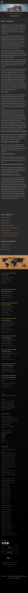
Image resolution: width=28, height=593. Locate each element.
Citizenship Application (6, 432)
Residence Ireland (5, 499)
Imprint (3, 440)
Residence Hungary (6, 497)
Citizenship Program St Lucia (8, 478)
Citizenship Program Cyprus (8, 453)
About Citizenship (5, 249)
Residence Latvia (5, 503)
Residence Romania (6, 517)
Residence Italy (5, 501)
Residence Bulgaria (6, 488)
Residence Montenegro (7, 509)
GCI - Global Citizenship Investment (14, 13)
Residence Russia (5, 519)
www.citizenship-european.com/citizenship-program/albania (7, 330)
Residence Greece (5, 496)
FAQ (2, 428)
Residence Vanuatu (6, 530)
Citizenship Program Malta (7, 461)
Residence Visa (5, 246)
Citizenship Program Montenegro (9, 465)
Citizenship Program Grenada (8, 457)
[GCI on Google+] (5, 543)
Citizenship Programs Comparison (9, 233)
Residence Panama (6, 513)
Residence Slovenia (6, 525)
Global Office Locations (6, 416)
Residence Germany (6, 494)
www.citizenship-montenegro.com (9, 371)
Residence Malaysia (6, 505)
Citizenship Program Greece (8, 459)
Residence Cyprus (5, 490)
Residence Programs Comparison (9, 235)
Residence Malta (5, 507)
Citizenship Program (6, 244)
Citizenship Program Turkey (8, 480)
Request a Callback (6, 430)
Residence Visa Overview (7, 532)
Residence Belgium (6, 486)
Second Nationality (5, 220)
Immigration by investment (7, 225)
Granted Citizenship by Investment (9, 227)
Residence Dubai (5, 492)
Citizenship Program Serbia (7, 472)
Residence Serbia (5, 521)
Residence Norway (5, 511)
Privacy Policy (4, 441)
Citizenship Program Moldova (8, 463)
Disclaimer (3, 438)
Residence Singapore (6, 523)
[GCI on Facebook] (2, 543)
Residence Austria (5, 484)
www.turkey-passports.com (7, 359)
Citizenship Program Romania (8, 470)
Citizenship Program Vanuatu (8, 482)
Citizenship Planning (6, 230)
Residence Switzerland (6, 527)
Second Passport (5, 222)
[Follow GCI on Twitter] (8, 543)
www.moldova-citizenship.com (8, 345)
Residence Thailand (6, 528)
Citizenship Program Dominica (8, 455)
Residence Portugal (6, 515)
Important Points (5, 217)
